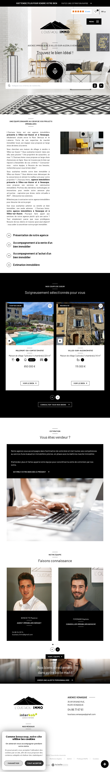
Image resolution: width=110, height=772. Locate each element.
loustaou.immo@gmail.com (22, 634)
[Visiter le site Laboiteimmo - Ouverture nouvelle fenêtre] (59, 765)
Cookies (96, 759)
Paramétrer (13, 763)
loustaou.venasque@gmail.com (82, 714)
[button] (58, 397)
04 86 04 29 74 (17, 632)
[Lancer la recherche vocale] (55, 70)
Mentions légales (56, 759)
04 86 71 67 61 (75, 709)
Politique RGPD (82, 759)
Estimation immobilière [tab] (26, 264)
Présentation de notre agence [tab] (30, 235)
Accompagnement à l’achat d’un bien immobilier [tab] (32, 255)
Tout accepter (34, 763)
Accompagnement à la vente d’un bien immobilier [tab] (32, 244)
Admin (69, 759)
